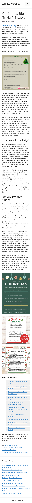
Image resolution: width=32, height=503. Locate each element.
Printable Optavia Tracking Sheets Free (14, 472)
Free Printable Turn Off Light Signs (13, 483)
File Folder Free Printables (10, 475)
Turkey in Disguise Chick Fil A (11, 480)
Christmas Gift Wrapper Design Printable (17, 388)
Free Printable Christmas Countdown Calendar (15, 403)
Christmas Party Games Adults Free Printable (17, 393)
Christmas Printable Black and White (17, 398)
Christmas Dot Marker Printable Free (17, 382)
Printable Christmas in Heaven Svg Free (17, 424)
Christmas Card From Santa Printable (16, 452)
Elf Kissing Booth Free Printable (12, 478)
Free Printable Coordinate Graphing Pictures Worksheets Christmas (17, 409)
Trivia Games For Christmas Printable (16, 429)
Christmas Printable (10, 445)
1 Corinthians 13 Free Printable (11, 493)
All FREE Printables (11, 4)
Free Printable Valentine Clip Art (12, 470)
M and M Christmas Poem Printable (16, 415)
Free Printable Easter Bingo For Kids (13, 486)
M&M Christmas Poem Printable (18, 419)
